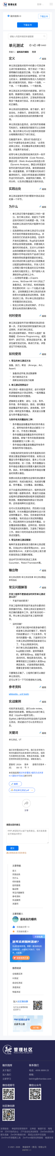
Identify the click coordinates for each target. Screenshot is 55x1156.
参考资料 (16, 896)
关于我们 (6, 1070)
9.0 (26, 1149)
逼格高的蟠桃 (23, 51)
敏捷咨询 (49, 1137)
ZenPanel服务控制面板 (33, 1137)
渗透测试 (16, 987)
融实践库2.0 (15, 16)
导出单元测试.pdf (21, 790)
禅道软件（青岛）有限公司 (34, 1146)
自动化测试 (17, 982)
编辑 (16, 783)
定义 (14, 870)
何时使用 (16, 881)
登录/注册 (41, 4)
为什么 (15, 877)
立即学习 (6, 1078)
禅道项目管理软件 (20, 1128)
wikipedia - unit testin (19, 693)
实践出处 (16, 874)
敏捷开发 (42, 1128)
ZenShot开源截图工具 (11, 1137)
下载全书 (44, 16)
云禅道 (33, 1128)
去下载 (36, 1027)
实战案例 (16, 899)
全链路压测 (17, 973)
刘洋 (34, 51)
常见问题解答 (18, 892)
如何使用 (16, 885)
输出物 (15, 888)
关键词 (15, 903)
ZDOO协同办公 (11, 1131)
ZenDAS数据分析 (18, 1134)
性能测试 (16, 991)
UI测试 (15, 978)
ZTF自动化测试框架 (29, 1131)
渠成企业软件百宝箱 (37, 1134)
